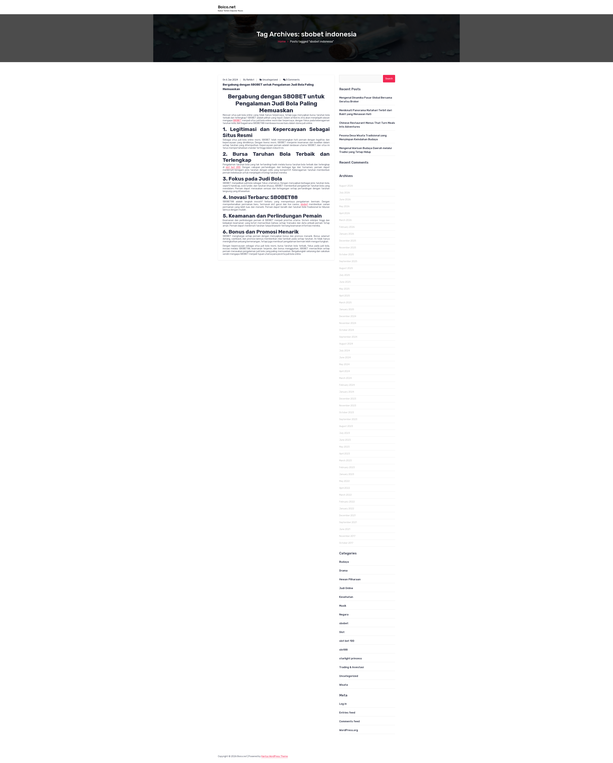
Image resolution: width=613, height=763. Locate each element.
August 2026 (346, 185)
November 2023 (347, 405)
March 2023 (345, 460)
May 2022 (344, 481)
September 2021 (348, 522)
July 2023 (344, 433)
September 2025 (348, 261)
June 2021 (344, 529)
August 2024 (346, 343)
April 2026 (344, 213)
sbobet (304, 204)
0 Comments (293, 79)
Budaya (344, 561)
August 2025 (346, 268)
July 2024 (344, 350)
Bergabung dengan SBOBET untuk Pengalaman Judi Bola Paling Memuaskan (268, 87)
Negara (343, 614)
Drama (343, 570)
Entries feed (347, 712)
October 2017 (346, 543)
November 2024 (347, 323)
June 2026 (345, 199)
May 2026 (344, 206)
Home (282, 41)
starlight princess (350, 658)
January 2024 (346, 392)
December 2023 (347, 398)
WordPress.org (348, 730)
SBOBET (237, 120)
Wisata (343, 684)
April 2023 (344, 453)
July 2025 (344, 275)
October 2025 (346, 254)
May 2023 (344, 446)
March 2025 (345, 302)
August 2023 (346, 426)
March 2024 (345, 378)
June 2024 (345, 357)
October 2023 (346, 412)
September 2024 (348, 337)
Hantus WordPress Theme (274, 756)
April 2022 (344, 488)
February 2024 (347, 385)
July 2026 (344, 192)
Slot (341, 632)
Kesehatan (346, 596)
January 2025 (346, 309)
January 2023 (346, 474)
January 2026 (346, 234)
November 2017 (347, 536)
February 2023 (347, 467)
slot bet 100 (346, 640)
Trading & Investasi (351, 667)
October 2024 (346, 330)
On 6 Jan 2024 (230, 79)
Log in (343, 703)
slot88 (343, 649)
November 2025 (347, 247)
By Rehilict (248, 79)
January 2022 (346, 508)
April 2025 (344, 295)
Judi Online (346, 588)
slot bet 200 (233, 167)
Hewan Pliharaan (350, 579)
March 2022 (345, 495)
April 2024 (344, 371)
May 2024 (344, 364)
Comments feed (349, 721)
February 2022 (347, 501)
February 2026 (347, 227)
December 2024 (347, 316)
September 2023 (348, 419)
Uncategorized (270, 79)
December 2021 (347, 515)
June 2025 (345, 282)
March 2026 (345, 220)
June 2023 (345, 440)
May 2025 (344, 289)
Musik (342, 605)
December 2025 (347, 240)
